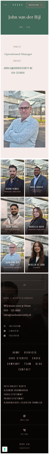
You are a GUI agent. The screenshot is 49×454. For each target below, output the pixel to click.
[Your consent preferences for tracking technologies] (4, 449)
